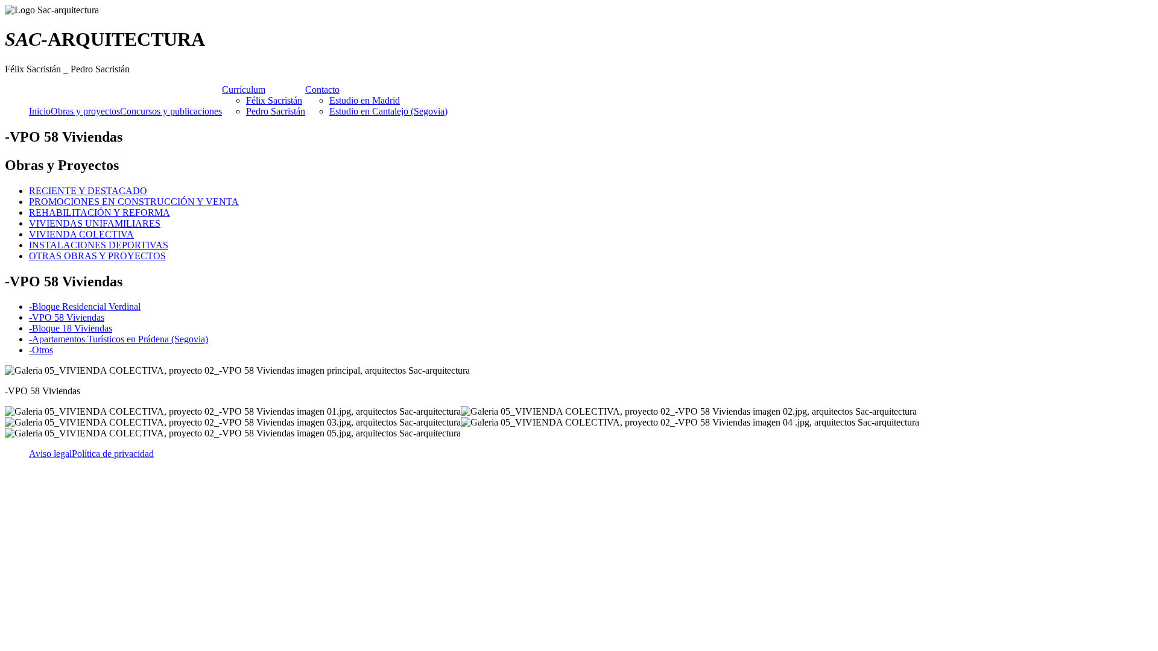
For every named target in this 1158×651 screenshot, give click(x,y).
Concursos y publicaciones (171, 111)
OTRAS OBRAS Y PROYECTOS (97, 256)
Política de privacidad (113, 453)
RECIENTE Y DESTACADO (88, 191)
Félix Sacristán (274, 100)
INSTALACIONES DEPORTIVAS (98, 245)
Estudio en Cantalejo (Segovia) (388, 111)
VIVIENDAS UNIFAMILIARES (94, 223)
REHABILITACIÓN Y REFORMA (99, 212)
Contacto (322, 89)
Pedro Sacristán (275, 111)
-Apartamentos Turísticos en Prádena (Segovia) (118, 339)
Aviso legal (50, 453)
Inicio (40, 111)
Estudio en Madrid (364, 100)
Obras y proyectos (85, 111)
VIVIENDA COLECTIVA (81, 234)
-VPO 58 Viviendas (66, 317)
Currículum (243, 89)
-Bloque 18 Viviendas (70, 328)
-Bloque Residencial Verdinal (85, 306)
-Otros (41, 350)
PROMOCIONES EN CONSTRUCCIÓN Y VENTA (134, 202)
